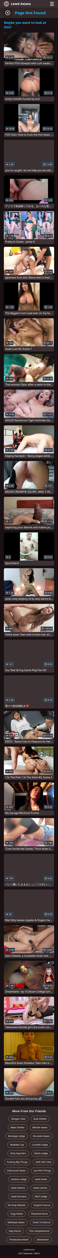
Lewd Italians (18, 1187)
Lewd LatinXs (40, 1187)
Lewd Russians (19, 1196)
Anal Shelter (40, 1118)
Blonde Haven (40, 1127)
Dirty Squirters (18, 1153)
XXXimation (43, 1239)
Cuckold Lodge (40, 1144)
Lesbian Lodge (19, 1179)
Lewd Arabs (41, 1179)
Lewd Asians (21, 4)
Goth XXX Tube (43, 1161)
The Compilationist (39, 1230)
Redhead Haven (16, 1222)
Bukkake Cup (17, 1144)
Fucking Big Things (17, 1161)
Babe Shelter (17, 1127)
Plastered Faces (39, 1213)
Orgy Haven (16, 1213)
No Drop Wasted (16, 1205)
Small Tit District (41, 1222)
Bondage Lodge (16, 1136)
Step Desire (15, 1230)
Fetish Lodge (41, 1153)
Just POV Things (42, 1170)
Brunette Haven (41, 1136)
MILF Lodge (41, 1196)
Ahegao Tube (18, 1118)
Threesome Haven (19, 1239)
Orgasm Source (42, 1205)
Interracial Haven (16, 1170)
